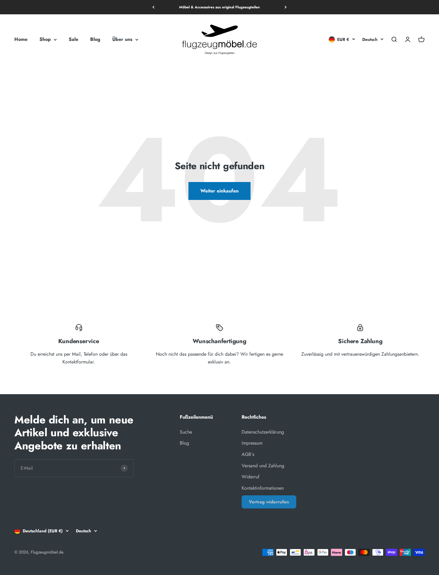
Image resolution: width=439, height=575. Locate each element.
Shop (45, 39)
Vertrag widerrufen (269, 502)
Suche (186, 431)
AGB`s (248, 454)
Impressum (252, 443)
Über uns (122, 39)
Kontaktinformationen (263, 488)
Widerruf (251, 476)
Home (20, 39)
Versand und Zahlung (263, 465)
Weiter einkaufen (219, 190)
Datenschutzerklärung (263, 431)
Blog (95, 39)
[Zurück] (153, 7)
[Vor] (286, 7)
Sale (73, 39)
